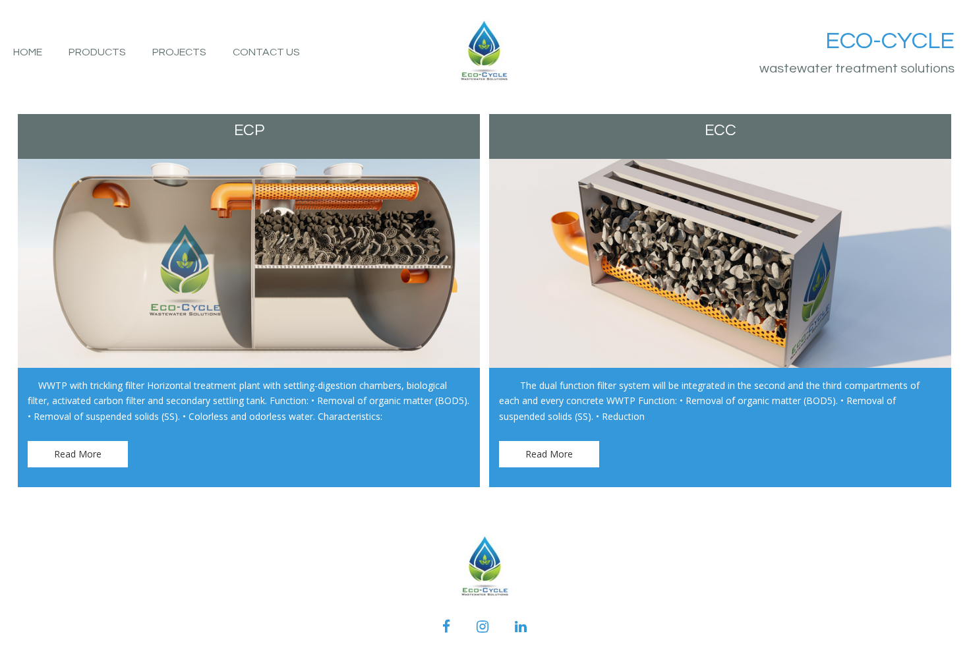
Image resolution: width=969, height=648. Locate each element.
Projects (179, 52)
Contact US (266, 52)
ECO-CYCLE (889, 40)
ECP (249, 130)
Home (27, 52)
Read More (78, 454)
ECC (720, 130)
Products (97, 52)
